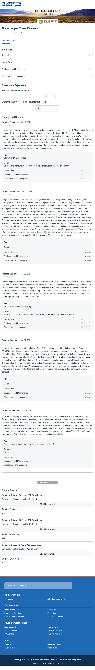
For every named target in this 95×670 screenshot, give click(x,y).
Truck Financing (10, 648)
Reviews (6, 41)
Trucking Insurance (55, 634)
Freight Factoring (54, 644)
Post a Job (52, 613)
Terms (52, 660)
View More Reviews (47, 482)
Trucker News (53, 627)
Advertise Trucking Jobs (57, 599)
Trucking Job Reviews (56, 616)
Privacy (17, 660)
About (16, 41)
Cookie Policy (61, 660)
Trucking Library (10, 630)
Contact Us (8, 599)
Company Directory (55, 609)
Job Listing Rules (74, 660)
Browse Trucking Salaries (14, 616)
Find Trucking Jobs (11, 609)
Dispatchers (52, 648)
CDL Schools (9, 634)
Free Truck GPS (10, 627)
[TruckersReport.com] (12, 5)
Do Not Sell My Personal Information (35, 660)
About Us (8, 644)
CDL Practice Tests (55, 630)
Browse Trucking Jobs (13, 613)
